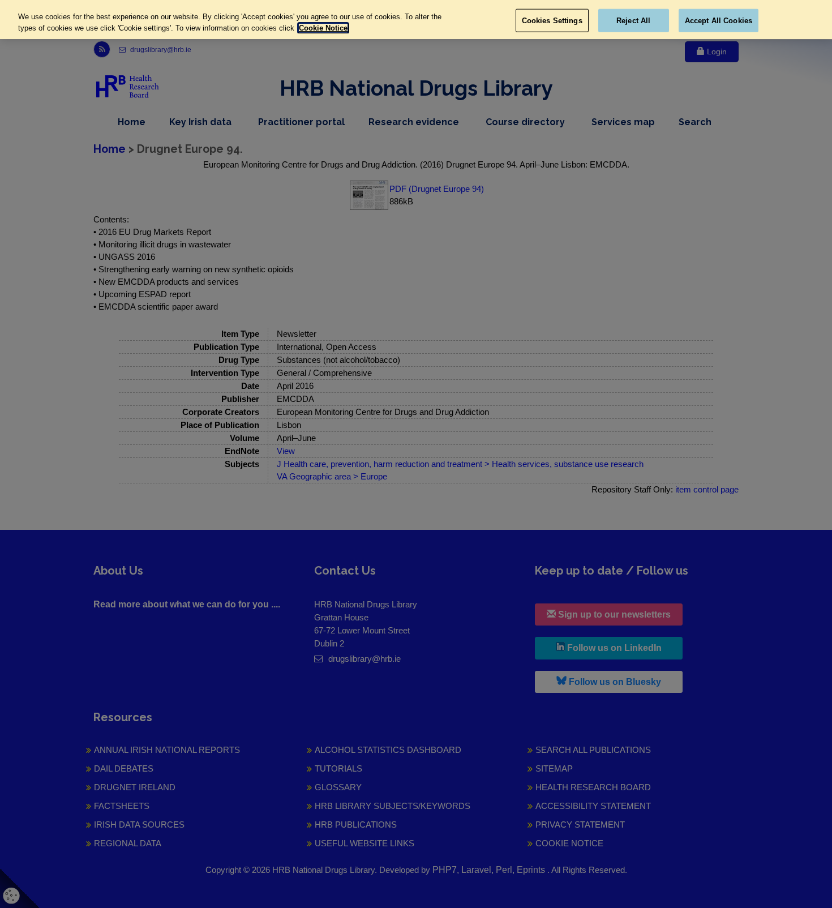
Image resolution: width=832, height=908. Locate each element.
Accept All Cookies (718, 20)
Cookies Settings (552, 20)
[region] (416, 19)
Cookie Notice (323, 28)
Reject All (633, 20)
